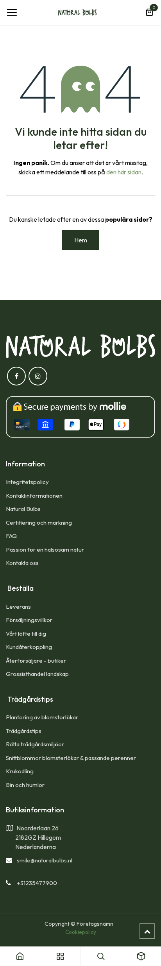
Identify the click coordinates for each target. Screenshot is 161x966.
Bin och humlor (25, 785)
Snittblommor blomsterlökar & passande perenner (71, 758)
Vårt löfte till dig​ (26, 633)
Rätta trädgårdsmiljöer (35, 744)
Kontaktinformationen (34, 495)
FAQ (11, 535)
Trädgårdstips (23, 731)
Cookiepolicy (80, 932)
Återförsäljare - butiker (36, 660)
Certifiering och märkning (39, 522)
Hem (80, 240)
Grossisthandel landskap (37, 673)
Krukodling (20, 771)
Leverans (18, 606)
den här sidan (123, 172)
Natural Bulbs (23, 509)
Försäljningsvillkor (29, 620)
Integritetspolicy (27, 482)
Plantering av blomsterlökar (42, 717)
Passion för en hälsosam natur (45, 549)
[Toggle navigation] (12, 12)
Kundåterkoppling (29, 647)
